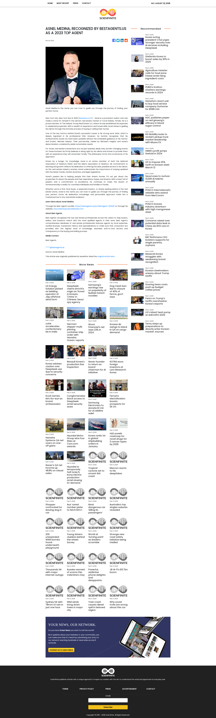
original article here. (106, 256)
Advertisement (129, 689)
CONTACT (86, 3)
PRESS (75, 3)
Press (108, 689)
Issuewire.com (85, 118)
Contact (150, 689)
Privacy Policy (87, 689)
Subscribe (108, 707)
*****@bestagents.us (55, 247)
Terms (65, 689)
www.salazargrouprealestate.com (68, 209)
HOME (50, 3)
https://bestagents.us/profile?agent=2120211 (95, 206)
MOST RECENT (63, 3)
